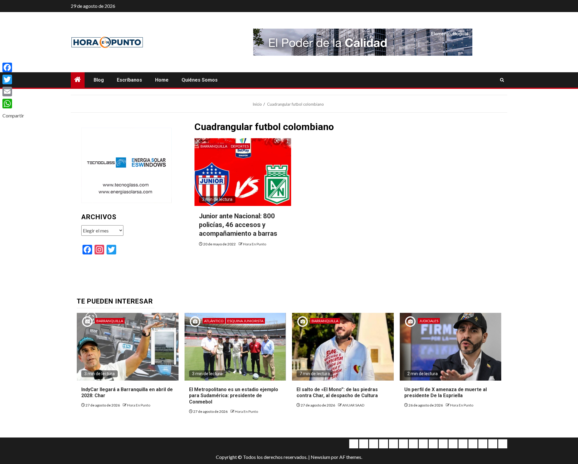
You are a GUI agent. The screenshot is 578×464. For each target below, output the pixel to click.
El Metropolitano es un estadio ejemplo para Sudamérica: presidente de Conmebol (233, 396)
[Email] (13, 92)
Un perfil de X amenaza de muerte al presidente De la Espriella (445, 393)
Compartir (13, 115)
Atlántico (214, 321)
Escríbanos (129, 80)
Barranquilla (213, 146)
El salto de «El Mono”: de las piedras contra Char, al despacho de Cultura (337, 393)
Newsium (320, 457)
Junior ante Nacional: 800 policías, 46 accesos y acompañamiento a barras (238, 224)
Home (162, 80)
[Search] (502, 80)
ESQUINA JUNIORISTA (245, 321)
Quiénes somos (200, 80)
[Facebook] (13, 67)
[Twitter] (13, 79)
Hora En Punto (254, 244)
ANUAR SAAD (353, 405)
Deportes (240, 146)
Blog (99, 80)
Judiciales (428, 321)
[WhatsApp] (13, 104)
